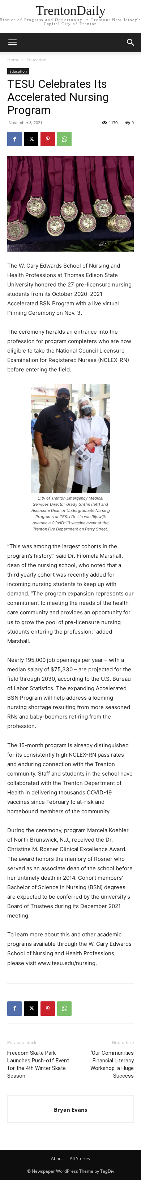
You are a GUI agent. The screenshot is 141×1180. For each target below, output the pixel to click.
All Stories (80, 1158)
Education (36, 60)
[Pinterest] (47, 139)
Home (13, 60)
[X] (31, 139)
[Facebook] (14, 139)
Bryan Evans (70, 1109)
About (57, 1158)
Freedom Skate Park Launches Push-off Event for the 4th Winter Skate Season (38, 1064)
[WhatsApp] (64, 139)
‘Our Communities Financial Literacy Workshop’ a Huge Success (112, 1064)
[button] (131, 42)
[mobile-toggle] (12, 42)
